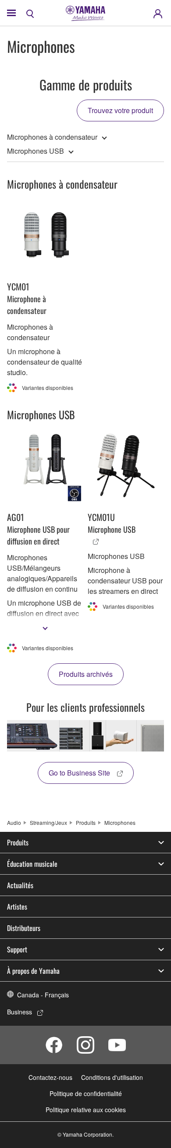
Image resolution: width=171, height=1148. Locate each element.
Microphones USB (35, 151)
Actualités (20, 885)
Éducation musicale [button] (32, 863)
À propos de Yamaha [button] (33, 970)
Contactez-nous (50, 1077)
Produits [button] (17, 842)
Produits (86, 822)
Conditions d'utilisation (112, 1077)
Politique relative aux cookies (86, 1109)
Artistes (17, 906)
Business (19, 1011)
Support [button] (17, 949)
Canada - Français (43, 994)
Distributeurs (23, 928)
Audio (14, 822)
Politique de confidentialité (86, 1093)
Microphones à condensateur (52, 137)
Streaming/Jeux (48, 822)
